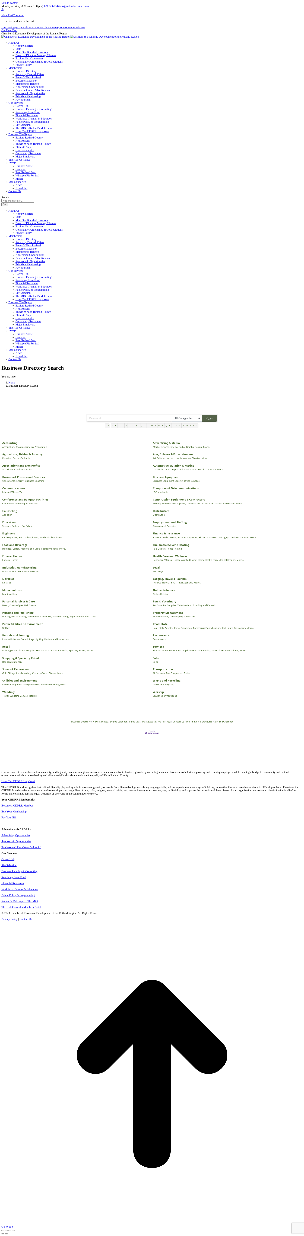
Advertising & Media (166, 443)
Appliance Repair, (191, 650)
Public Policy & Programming (18, 895)
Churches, (158, 695)
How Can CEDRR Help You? (18, 781)
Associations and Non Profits (21, 465)
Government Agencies (164, 526)
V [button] (183, 425)
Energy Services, (31, 684)
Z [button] (196, 425)
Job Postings (164, 721)
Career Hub (7, 859)
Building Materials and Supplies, (169, 503)
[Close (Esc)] (2, 1230)
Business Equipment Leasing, (168, 480)
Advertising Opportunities (15, 835)
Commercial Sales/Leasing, (207, 628)
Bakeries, (7, 548)
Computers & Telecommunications (176, 488)
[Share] (6, 1230)
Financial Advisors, (208, 537)
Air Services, (159, 673)
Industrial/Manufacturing (19, 567)
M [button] (152, 425)
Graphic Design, (194, 446)
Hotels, (166, 582)
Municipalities (11, 590)
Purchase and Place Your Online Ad (21, 847)
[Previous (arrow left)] (2, 1233)
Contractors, (215, 503)
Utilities (6, 628)
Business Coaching (34, 480)
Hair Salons (30, 605)
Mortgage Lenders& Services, (234, 537)
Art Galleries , (159, 458)
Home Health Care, (208, 559)
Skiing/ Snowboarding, (19, 673)
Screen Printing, (61, 616)
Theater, (196, 458)
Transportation (163, 669)
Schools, (6, 526)
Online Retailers (164, 590)
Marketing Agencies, (163, 446)
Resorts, (157, 582)
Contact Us (178, 721)
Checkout (18, 15)
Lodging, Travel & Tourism (170, 578)
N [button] (155, 425)
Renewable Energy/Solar (53, 684)
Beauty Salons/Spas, (12, 605)
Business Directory (81, 721)
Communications (13, 488)
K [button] (145, 425)
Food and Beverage (14, 545)
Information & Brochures (199, 721)
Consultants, (8, 480)
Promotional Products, (40, 616)
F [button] (129, 425)
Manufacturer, (9, 571)
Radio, (182, 446)
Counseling (9, 511)
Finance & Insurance (166, 533)
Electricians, (229, 503)
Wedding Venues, (19, 695)
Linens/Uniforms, (11, 639)
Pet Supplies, (169, 605)
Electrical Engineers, (29, 537)
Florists (33, 695)
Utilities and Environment (19, 680)
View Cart (7, 15)
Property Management (168, 612)
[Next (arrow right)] (6, 1233)
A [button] (112, 425)
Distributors (161, 511)
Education (9, 522)
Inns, (173, 582)
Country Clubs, (40, 673)
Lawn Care (189, 616)
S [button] (173, 425)
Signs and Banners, (80, 616)
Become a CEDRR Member (17, 805)
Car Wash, (211, 469)
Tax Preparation (39, 446)
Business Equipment (166, 477)
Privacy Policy (9, 919)
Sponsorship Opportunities (16, 841)
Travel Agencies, (184, 582)
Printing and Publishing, (14, 616)
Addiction (7, 514)
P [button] (162, 425)
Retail (6, 646)
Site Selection (9, 865)
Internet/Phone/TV (12, 492)
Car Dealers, (159, 469)
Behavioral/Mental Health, (166, 559)
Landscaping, (176, 616)
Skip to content (9, 2)
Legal (156, 567)
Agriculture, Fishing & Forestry (22, 454)
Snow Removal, (161, 616)
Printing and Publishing (17, 612)
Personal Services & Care (18, 601)
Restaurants (161, 635)
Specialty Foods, (49, 548)
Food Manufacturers (29, 571)
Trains (187, 673)
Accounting (9, 443)
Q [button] (166, 425)
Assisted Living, (189, 559)
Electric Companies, (12, 684)
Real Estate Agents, (163, 628)
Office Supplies (192, 480)
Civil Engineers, (10, 537)
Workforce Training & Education (19, 889)
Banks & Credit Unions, (165, 537)
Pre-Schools (28, 526)
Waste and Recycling (166, 680)
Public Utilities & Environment (22, 624)
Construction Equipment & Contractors (179, 499)
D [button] (122, 425)
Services (158, 646)
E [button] (126, 425)
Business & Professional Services (23, 477)
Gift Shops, (42, 650)
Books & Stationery (12, 661)
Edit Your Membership (14, 811)
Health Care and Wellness (170, 556)
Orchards (25, 458)
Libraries (8, 578)
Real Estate (160, 624)
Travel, (5, 695)
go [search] (211, 418)
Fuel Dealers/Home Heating (171, 545)
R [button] (169, 425)
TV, (176, 446)
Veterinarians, (184, 605)
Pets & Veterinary (164, 601)
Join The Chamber (223, 721)
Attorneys (158, 571)
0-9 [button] (107, 425)
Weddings (8, 692)
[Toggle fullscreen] (9, 1230)
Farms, (16, 458)
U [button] (179, 425)
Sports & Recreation (15, 669)
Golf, (4, 673)
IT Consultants (160, 492)
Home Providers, (230, 650)
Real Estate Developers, (233, 628)
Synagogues (170, 695)
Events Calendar (118, 721)
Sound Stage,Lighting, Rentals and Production (45, 639)
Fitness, (52, 673)
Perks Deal (134, 721)
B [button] (115, 425)
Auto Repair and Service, (178, 469)
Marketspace (149, 721)
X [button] (190, 425)
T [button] (176, 425)
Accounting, (8, 446)
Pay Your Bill (8, 817)
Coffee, (16, 548)
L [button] (148, 425)
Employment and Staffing (170, 522)
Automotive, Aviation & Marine (173, 465)
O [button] (159, 425)
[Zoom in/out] (13, 1230)
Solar (156, 658)
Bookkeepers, (22, 446)
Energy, (20, 480)
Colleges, (16, 526)
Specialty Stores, (77, 650)
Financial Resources (12, 883)
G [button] (132, 425)
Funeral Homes (12, 556)
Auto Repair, (198, 469)
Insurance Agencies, (188, 537)
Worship (158, 692)
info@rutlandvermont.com (74, 6)
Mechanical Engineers (51, 537)
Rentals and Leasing (15, 635)
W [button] (187, 425)
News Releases (100, 721)
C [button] (119, 425)
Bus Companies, (174, 673)
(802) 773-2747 (50, 6)
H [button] (136, 425)
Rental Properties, (182, 628)
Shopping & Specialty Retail (20, 658)
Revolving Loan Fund (13, 877)
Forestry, (7, 458)
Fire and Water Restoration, (167, 650)
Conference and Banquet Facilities (25, 499)
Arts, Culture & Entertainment (173, 454)
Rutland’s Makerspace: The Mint (19, 901)
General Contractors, (197, 503)
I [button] (139, 425)
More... (206, 446)
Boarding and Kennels (204, 605)
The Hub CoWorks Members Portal (21, 907)
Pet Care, (157, 605)
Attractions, (173, 458)
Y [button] (193, 425)
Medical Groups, (227, 559)
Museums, (185, 458)
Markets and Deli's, (30, 548)
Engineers (8, 533)
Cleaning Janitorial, (210, 650)
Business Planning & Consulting (19, 871)
